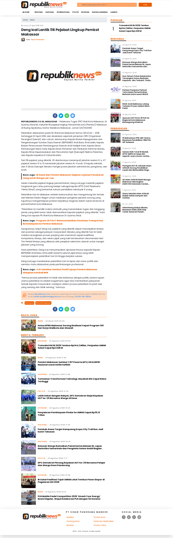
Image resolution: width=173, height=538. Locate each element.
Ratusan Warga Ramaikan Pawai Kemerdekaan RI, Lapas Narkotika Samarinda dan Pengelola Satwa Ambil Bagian (70, 447)
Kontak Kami (99, 517)
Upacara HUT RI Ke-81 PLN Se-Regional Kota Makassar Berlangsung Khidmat (136, 120)
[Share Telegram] (73, 115)
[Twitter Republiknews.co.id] (129, 517)
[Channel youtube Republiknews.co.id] (139, 517)
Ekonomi (85, 12)
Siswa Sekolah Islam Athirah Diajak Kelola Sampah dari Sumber (135, 195)
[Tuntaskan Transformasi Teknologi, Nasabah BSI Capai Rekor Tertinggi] (28, 380)
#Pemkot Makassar (43, 303)
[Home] (44, 4)
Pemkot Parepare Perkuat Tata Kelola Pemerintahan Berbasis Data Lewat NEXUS (135, 92)
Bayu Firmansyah (37, 40)
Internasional (63, 12)
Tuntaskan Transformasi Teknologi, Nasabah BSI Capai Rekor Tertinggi (72, 380)
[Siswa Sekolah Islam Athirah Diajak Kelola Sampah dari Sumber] (116, 193)
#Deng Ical (29, 303)
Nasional (50, 12)
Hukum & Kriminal (100, 12)
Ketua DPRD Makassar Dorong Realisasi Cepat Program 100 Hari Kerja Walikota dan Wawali (71, 327)
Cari (145, 4)
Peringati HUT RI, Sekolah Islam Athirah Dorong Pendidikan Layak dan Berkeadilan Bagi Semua (136, 169)
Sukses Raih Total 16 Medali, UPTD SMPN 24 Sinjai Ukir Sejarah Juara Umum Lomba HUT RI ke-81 (135, 155)
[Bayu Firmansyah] (23, 39)
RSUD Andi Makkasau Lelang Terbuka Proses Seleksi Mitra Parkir (135, 106)
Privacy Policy (100, 525)
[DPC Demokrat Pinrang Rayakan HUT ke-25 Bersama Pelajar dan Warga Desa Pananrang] (28, 464)
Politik (75, 12)
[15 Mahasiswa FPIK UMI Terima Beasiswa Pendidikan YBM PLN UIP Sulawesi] (116, 137)
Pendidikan (119, 128)
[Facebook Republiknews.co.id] (123, 517)
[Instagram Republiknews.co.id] (134, 517)
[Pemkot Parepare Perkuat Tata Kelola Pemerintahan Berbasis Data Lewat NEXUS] (116, 89)
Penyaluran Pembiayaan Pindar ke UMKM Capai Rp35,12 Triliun (69, 413)
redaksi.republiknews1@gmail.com (47, 296)
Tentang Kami (72, 521)
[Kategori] (32, 11)
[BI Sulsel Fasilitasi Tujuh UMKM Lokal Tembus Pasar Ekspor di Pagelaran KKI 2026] (28, 480)
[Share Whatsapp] (67, 115)
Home (26, 12)
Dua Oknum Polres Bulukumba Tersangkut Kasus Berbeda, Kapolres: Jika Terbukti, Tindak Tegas (136, 79)
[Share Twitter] (61, 115)
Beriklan (70, 525)
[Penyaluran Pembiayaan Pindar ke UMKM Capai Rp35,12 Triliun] (28, 413)
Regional (39, 12)
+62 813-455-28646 (83, 296)
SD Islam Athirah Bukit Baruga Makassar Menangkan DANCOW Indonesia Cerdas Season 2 (136, 182)
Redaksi (70, 517)
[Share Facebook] (55, 115)
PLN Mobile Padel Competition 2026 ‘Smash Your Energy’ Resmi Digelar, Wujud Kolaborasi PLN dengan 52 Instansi (69, 497)
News (40, 321)
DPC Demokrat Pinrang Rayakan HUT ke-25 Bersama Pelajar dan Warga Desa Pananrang (71, 464)
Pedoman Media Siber (104, 521)
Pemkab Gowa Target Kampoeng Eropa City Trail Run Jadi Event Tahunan (70, 430)
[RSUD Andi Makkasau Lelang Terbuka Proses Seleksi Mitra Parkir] (116, 103)
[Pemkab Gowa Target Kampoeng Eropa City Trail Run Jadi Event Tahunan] (28, 430)
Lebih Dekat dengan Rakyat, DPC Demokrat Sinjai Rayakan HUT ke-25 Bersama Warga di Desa (70, 397)
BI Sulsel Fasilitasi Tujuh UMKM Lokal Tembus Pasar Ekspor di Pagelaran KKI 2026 (71, 481)
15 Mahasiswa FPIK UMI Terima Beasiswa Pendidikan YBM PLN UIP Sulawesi (136, 140)
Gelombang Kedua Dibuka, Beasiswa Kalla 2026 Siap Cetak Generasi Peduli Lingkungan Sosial (135, 210)
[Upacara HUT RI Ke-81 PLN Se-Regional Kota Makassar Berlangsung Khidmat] (116, 117)
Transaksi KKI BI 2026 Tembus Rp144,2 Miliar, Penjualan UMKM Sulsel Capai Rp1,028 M (72, 346)
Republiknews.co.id (42, 294)
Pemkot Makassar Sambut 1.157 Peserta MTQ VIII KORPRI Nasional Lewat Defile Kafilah (69, 363)
